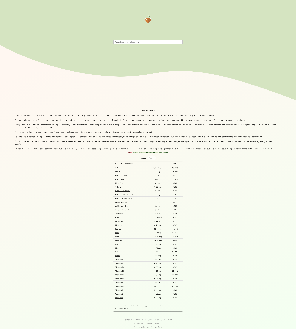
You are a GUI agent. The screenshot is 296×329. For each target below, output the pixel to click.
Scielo (157, 320)
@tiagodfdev (156, 327)
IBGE (133, 320)
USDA (169, 320)
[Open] (180, 42)
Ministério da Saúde (144, 320)
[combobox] (146, 42)
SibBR (163, 320)
